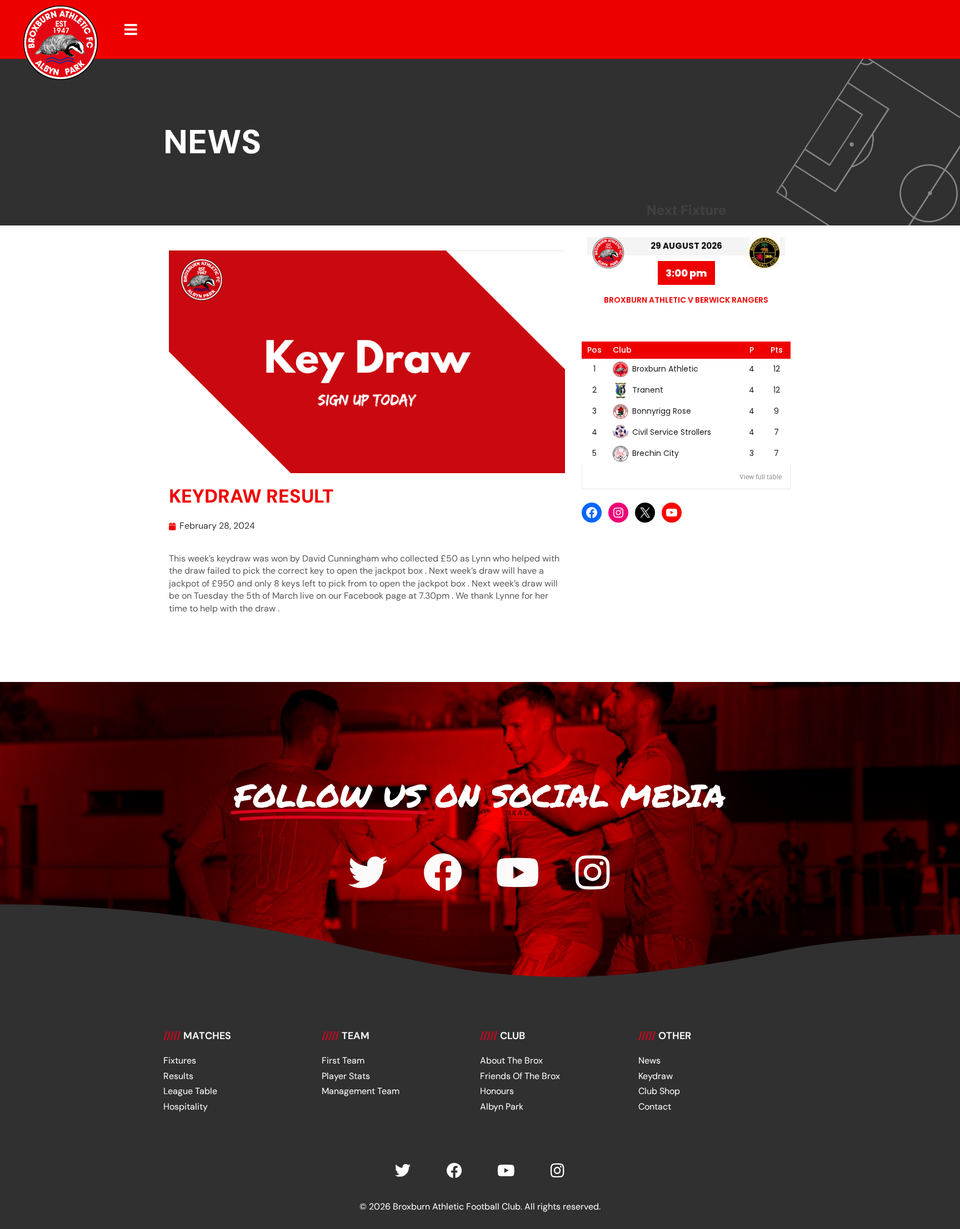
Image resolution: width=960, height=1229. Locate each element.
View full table (760, 477)
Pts (777, 349)
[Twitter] (367, 872)
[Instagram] (618, 513)
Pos (594, 349)
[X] (645, 513)
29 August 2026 (686, 246)
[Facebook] (592, 513)
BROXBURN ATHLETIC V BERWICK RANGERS (686, 299)
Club (622, 349)
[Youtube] (517, 872)
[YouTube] (672, 513)
